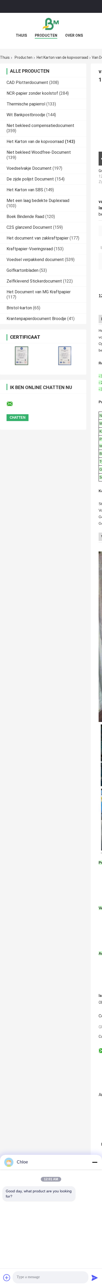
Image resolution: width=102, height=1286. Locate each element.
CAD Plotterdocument (27, 82)
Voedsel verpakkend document (35, 259)
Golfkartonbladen (22, 270)
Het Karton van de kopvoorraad (62, 57)
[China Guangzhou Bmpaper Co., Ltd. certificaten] (21, 355)
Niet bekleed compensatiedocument (40, 125)
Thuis (21, 35)
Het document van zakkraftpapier (38, 238)
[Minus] (95, 1162)
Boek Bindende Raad (25, 216)
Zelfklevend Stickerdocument (34, 281)
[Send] (94, 1277)
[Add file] (6, 1277)
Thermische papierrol (26, 104)
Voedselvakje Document (29, 168)
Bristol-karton (19, 307)
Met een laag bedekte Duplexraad (38, 200)
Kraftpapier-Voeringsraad (30, 248)
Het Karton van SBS (25, 189)
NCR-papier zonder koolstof (32, 93)
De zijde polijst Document (30, 179)
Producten (46, 35)
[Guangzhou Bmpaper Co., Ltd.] (51, 23)
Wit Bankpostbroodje (26, 114)
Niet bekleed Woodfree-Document (39, 152)
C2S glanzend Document (29, 227)
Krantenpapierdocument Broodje (36, 318)
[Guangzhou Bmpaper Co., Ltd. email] (13, 404)
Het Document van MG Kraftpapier (39, 291)
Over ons (74, 35)
